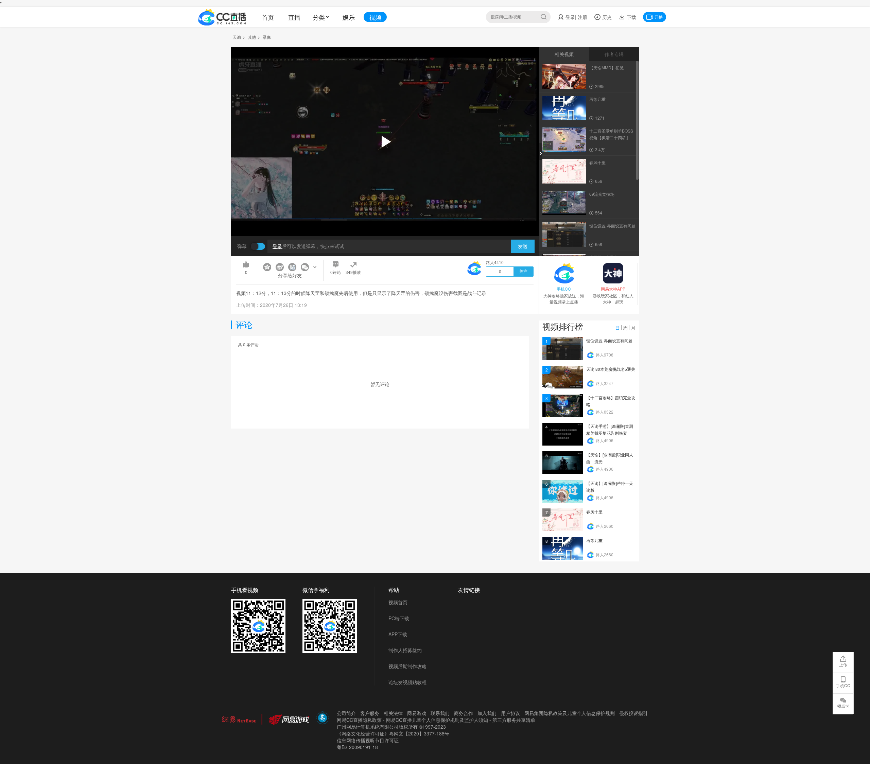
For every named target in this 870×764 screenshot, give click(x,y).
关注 (523, 271)
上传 (843, 664)
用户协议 (510, 713)
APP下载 (397, 634)
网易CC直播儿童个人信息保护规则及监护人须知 (437, 719)
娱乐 (349, 17)
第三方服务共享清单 (513, 719)
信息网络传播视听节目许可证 (368, 740)
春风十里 (594, 512)
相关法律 (393, 713)
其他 (252, 37)
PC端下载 (398, 618)
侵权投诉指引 (633, 713)
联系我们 (440, 713)
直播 (294, 17)
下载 (630, 17)
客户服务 (369, 713)
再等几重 (594, 540)
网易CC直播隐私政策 (359, 719)
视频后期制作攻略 (407, 666)
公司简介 (346, 713)
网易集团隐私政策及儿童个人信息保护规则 (569, 713)
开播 (659, 17)
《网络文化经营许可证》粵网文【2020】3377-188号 (393, 733)
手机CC (843, 685)
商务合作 (463, 713)
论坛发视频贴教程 (407, 682)
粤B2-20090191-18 (357, 747)
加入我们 (487, 713)
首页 (268, 17)
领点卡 (843, 706)
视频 (375, 17)
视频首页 (397, 602)
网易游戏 (416, 713)
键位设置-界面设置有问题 (609, 340)
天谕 (237, 37)
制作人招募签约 (405, 650)
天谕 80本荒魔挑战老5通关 (610, 369)
